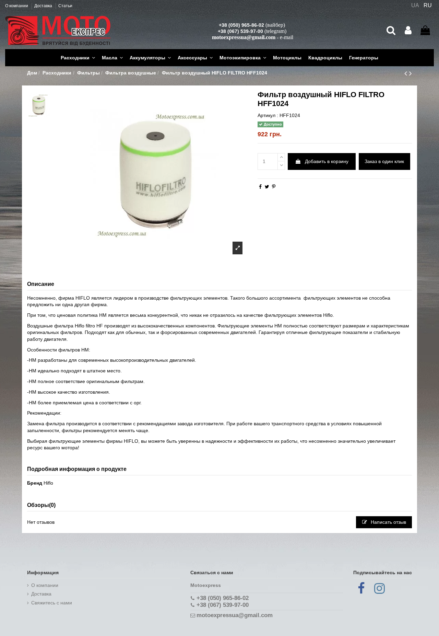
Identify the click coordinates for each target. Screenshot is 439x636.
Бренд (34, 483)
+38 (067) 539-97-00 (240, 31)
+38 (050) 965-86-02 (241, 25)
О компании (17, 5)
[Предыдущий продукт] (406, 73)
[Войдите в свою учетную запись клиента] (408, 30)
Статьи (65, 5)
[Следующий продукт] (410, 73)
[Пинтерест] (273, 186)
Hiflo (48, 483)
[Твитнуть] (267, 186)
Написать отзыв (387, 522)
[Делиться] (260, 186)
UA (415, 5)
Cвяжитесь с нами (51, 602)
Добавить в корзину (326, 161)
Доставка (43, 5)
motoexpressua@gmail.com (243, 37)
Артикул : (268, 115)
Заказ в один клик (384, 161)
